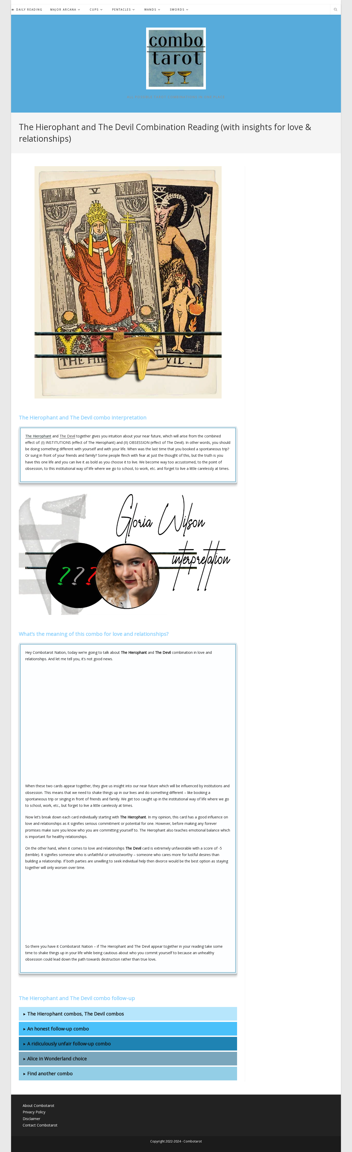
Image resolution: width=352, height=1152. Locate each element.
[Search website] (335, 10)
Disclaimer (31, 1118)
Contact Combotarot (40, 1125)
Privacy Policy (34, 1111)
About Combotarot (38, 1105)
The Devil (67, 436)
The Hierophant (38, 436)
